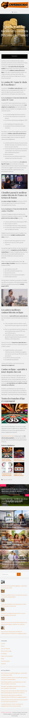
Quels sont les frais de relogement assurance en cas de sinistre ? (14, 490)
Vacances (3, 663)
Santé (2, 658)
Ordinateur (4, 653)
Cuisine (3, 643)
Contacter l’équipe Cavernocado (19, 712)
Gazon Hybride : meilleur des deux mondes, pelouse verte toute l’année (14, 501)
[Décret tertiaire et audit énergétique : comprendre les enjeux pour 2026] (14, 528)
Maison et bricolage (6, 651)
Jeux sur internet (7, 479)
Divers (3, 646)
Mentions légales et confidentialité (11, 714)
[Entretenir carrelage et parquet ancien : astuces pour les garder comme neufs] (3, 610)
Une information (5, 661)
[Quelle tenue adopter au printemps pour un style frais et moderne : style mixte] (14, 568)
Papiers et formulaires (7, 656)
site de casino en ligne (8, 436)
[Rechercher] (19, 574)
